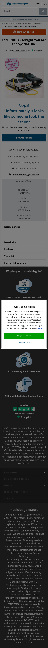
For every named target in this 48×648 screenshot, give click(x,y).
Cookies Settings (24, 343)
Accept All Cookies (24, 336)
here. (40, 328)
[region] (24, 323)
